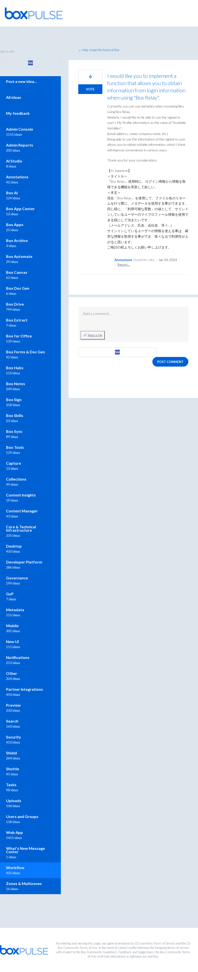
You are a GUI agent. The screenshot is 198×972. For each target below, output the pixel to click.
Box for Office (19, 336)
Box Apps (14, 224)
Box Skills (14, 415)
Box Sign (13, 399)
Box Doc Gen (17, 288)
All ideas (13, 97)
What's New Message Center (25, 850)
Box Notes (15, 383)
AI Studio (14, 161)
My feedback (18, 113)
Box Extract (17, 320)
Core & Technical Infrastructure (21, 528)
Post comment (170, 362)
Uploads (13, 800)
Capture (13, 463)
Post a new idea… (21, 81)
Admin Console (19, 129)
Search (12, 721)
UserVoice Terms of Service (157, 943)
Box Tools (15, 447)
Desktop (14, 546)
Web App (14, 832)
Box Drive (15, 304)
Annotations (17, 176)
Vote (90, 89)
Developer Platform (24, 562)
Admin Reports (19, 145)
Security (13, 737)
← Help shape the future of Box (98, 50)
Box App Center (20, 208)
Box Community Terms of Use (77, 948)
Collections (16, 479)
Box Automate (19, 256)
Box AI (12, 192)
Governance (17, 578)
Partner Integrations (24, 689)
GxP (10, 593)
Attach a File (95, 335)
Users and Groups (22, 816)
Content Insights (21, 495)
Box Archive (17, 240)
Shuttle (12, 768)
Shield (11, 753)
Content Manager (22, 511)
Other (11, 673)
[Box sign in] (117, 352)
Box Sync (14, 431)
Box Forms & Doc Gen (25, 351)
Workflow (15, 867)
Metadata (15, 609)
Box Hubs (14, 367)
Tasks (11, 784)
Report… (124, 265)
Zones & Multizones (24, 883)
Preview (13, 705)
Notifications (17, 657)
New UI (12, 641)
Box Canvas (16, 272)
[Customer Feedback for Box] (34, 13)
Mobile (12, 625)
